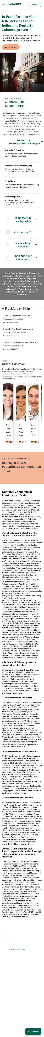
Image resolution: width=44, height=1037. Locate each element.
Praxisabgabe (9, 980)
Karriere (6, 975)
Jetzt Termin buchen (17, 949)
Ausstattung (8, 991)
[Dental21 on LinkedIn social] (17, 1002)
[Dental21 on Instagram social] (10, 1002)
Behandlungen (9, 970)
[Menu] (3, 4)
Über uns (7, 986)
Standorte (7, 965)
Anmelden (35, 4)
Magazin (6, 996)
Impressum (8, 1018)
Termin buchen (10, 47)
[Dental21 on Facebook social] (4, 1002)
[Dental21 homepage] (14, 4)
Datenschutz (8, 1013)
